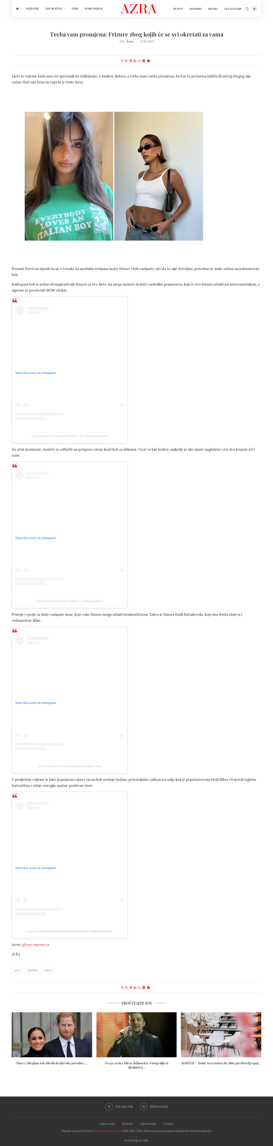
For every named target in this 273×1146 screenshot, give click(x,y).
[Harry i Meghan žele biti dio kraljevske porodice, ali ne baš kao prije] (52, 1034)
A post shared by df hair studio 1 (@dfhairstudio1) (69, 601)
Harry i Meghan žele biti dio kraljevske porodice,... (51, 1063)
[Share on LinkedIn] (135, 61)
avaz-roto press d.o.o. (108, 1131)
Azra (129, 41)
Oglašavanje (233, 8)
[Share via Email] (148, 61)
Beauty (178, 8)
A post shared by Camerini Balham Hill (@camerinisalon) (69, 436)
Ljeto (48, 970)
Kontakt (127, 1123)
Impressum (107, 1123)
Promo (213, 8)
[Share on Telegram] (143, 61)
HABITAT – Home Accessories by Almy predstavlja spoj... (221, 1063)
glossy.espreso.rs (35, 944)
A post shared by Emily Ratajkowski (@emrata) (69, 766)
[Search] (247, 8)
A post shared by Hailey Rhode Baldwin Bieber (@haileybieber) (69, 931)
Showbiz (196, 8)
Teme (74, 8)
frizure (32, 970)
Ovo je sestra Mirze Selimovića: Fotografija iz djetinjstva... (136, 1065)
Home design (93, 8)
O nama (168, 1123)
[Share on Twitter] (126, 61)
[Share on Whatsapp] (139, 61)
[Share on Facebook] (122, 61)
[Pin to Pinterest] (130, 61)
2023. (17, 970)
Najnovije (32, 8)
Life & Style (53, 8)
